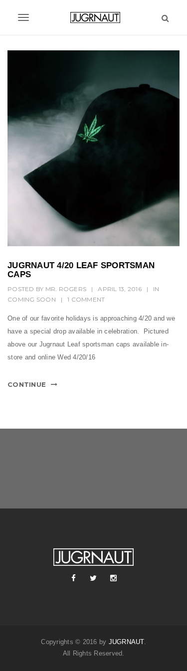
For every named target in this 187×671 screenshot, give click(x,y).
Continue (26, 384)
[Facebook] (73, 578)
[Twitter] (93, 578)
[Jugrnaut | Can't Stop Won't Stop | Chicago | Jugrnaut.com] (93, 17)
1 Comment (86, 299)
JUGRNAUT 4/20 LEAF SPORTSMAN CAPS (81, 270)
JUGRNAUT (126, 642)
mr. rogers (66, 289)
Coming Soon (31, 299)
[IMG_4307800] (93, 148)
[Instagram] (113, 578)
